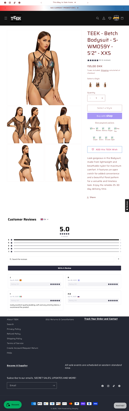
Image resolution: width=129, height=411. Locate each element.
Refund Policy (14, 333)
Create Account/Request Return (22, 348)
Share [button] (93, 197)
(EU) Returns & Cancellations (60, 319)
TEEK (60, 408)
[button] (6, 18)
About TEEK (13, 319)
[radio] (90, 85)
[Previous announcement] (41, 2)
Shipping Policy (14, 338)
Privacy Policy (14, 329)
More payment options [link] (104, 122)
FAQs (9, 352)
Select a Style (93, 78)
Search (10, 324)
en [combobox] (45, 219)
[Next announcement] (88, 2)
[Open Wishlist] (110, 18)
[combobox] (118, 259)
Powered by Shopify (70, 408)
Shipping (104, 70)
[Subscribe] (54, 385)
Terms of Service (15, 343)
